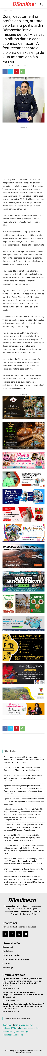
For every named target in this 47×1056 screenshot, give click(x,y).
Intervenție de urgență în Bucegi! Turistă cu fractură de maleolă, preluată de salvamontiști (24, 870)
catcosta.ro (7, 1031)
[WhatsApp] (22, 71)
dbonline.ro (8, 1025)
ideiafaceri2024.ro (11, 1028)
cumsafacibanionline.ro (13, 1035)
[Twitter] (10, 71)
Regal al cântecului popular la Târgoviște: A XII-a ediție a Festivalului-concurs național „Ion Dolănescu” (23, 778)
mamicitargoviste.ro (23, 1025)
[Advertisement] (23, 151)
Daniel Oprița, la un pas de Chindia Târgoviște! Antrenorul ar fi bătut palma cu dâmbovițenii (22, 769)
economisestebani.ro (29, 1028)
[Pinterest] (16, 71)
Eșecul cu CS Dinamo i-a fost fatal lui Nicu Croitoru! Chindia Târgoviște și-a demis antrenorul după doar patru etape (24, 801)
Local (11, 11)
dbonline (11, 66)
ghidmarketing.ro (21, 1031)
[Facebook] (5, 71)
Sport (5, 1000)
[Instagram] (12, 934)
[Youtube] (25, 934)
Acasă (5, 11)
